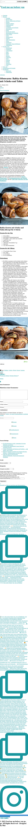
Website (2, 407)
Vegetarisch (8, 42)
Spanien (8, 62)
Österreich (8, 57)
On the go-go (6, 46)
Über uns (5, 67)
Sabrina (2, 87)
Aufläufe (8, 18)
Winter (1, 371)
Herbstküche (9, 29)
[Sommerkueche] (14, 433)
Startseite (5, 15)
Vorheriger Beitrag (5, 375)
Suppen (8, 38)
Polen (7, 58)
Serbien (8, 61)
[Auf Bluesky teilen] (3, 374)
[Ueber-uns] (14, 422)
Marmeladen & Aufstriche (12, 33)
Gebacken (2, 74)
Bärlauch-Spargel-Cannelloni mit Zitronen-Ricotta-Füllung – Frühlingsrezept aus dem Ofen (15, 452)
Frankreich (8, 49)
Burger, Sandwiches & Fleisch (13, 21)
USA (7, 65)
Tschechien (8, 64)
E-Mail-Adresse (3, 404)
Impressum (8, 71)
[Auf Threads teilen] (4, 374)
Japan (7, 54)
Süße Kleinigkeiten (10, 39)
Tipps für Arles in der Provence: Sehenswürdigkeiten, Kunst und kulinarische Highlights (13, 456)
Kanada (8, 56)
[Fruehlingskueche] (14, 430)
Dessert (7, 22)
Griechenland (9, 50)
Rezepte (5, 16)
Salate (7, 35)
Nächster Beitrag (14, 375)
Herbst (14, 370)
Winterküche (9, 45)
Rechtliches (5, 69)
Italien (7, 53)
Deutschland (9, 48)
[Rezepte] (14, 426)
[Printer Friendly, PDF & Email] (25, 361)
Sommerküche (9, 37)
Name (1, 401)
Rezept (18, 370)
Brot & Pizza (9, 19)
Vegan (7, 41)
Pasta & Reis (9, 34)
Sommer (22, 370)
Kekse (7, 30)
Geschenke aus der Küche (12, 27)
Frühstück (8, 26)
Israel (7, 52)
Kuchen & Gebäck (10, 31)
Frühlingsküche (9, 25)
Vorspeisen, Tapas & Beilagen (13, 44)
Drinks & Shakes (10, 23)
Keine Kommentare (4, 90)
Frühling (6, 370)
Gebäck (10, 370)
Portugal (8, 60)
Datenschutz (9, 72)
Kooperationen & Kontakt (9, 68)
